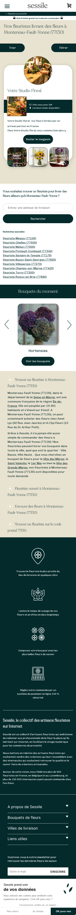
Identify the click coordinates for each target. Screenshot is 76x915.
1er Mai (36, 463)
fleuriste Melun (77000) (19, 247)
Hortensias (38, 351)
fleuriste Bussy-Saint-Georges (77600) (29, 259)
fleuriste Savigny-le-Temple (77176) (27, 255)
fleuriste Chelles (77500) (20, 242)
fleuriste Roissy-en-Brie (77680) (25, 276)
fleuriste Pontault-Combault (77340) (27, 251)
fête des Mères (53, 459)
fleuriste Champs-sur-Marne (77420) (28, 268)
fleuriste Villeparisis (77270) (22, 264)
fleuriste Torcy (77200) (19, 272)
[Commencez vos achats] (69, 6)
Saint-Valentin (17, 463)
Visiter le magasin (38, 139)
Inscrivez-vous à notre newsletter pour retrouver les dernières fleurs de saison (32, 859)
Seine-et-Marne (44, 397)
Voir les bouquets (38, 361)
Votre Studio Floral (24, 91)
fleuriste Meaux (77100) (19, 238)
